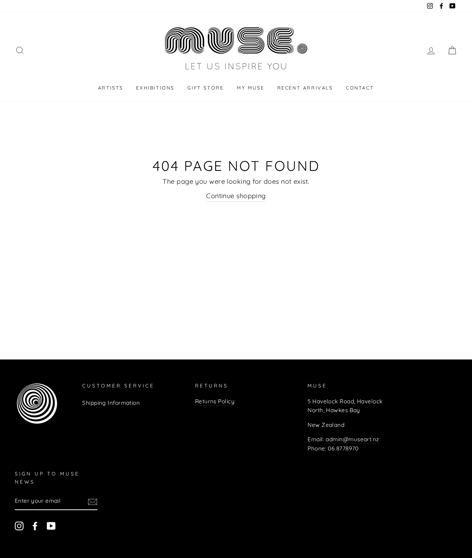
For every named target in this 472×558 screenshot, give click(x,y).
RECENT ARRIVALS (305, 88)
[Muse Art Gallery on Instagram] (19, 525)
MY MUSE (250, 88)
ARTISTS (110, 88)
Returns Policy (215, 401)
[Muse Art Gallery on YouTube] (51, 525)
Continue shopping (236, 196)
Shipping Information (111, 402)
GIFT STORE (205, 88)
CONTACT (360, 88)
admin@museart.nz (352, 439)
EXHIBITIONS (155, 88)
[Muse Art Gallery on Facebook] (35, 525)
